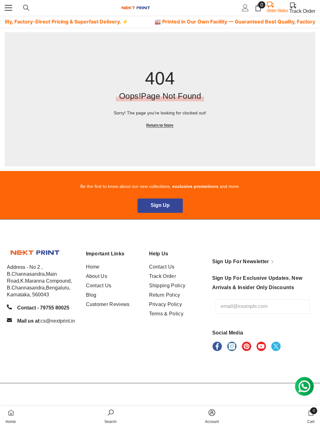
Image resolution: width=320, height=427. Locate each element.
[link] (110, 416)
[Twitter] (276, 346)
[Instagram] (232, 346)
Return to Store (159, 125)
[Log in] (245, 7)
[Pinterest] (247, 346)
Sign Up (160, 205)
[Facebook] (217, 346)
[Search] (26, 8)
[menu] (8, 8)
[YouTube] (261, 346)
